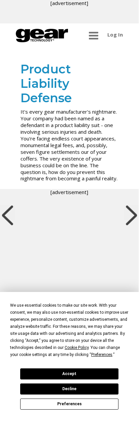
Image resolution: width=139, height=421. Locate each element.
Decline (69, 388)
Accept (69, 373)
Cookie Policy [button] (77, 347)
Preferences (69, 404)
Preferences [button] (101, 354)
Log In (115, 34)
